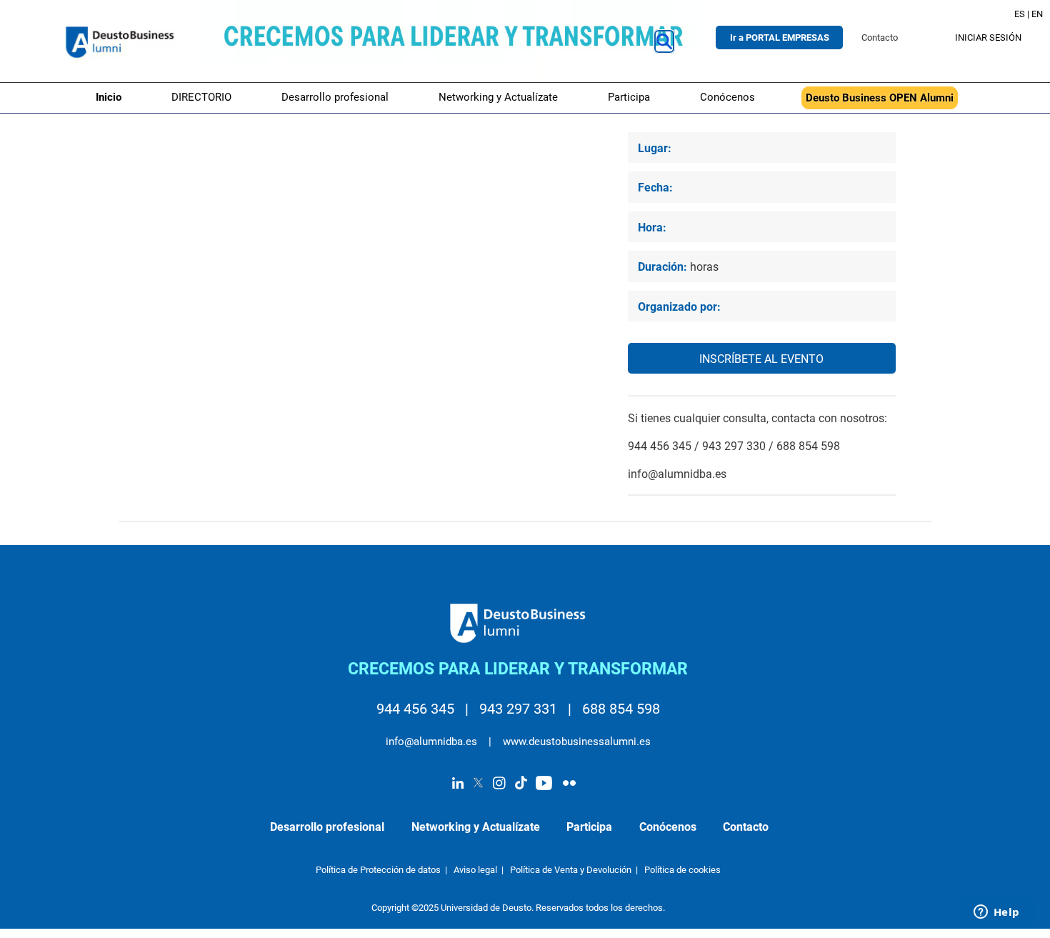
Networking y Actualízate (498, 97)
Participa (629, 97)
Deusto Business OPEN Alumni (880, 97)
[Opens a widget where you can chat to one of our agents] (996, 913)
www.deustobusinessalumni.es (575, 741)
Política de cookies (682, 869)
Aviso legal (475, 869)
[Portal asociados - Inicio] (121, 41)
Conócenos (727, 97)
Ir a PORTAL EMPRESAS (779, 37)
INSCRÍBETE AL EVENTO (761, 359)
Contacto (879, 37)
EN (1037, 14)
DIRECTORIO (201, 97)
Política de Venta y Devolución (570, 869)
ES (1019, 14)
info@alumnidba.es (433, 741)
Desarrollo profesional (335, 97)
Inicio (108, 97)
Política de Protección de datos (378, 869)
